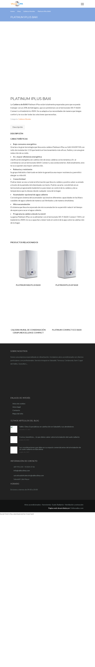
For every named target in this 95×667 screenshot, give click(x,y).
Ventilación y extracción (74, 505)
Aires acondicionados (32, 505)
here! (32, 514)
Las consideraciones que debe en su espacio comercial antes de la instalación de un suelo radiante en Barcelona (50, 448)
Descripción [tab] (17, 127)
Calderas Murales (24, 119)
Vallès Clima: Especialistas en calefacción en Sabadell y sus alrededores (46, 427)
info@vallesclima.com (22, 470)
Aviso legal (16, 407)
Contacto (16, 410)
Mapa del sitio (17, 414)
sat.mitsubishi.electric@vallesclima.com (29, 475)
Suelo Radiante (58, 505)
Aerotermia (46, 505)
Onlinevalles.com (76, 508)
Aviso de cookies (18, 404)
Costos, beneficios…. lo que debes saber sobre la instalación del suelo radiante (49, 437)
